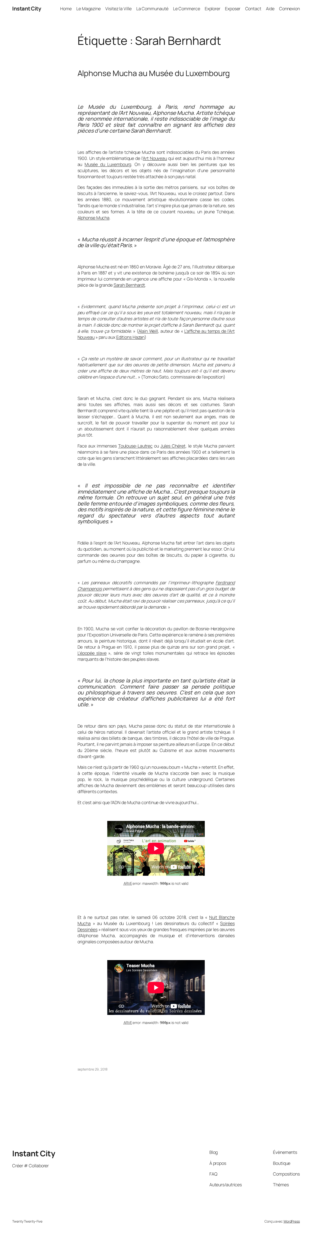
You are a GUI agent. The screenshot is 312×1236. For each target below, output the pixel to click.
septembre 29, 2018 (92, 1069)
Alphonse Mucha (94, 218)
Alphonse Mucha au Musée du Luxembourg (154, 73)
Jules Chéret (172, 446)
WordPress (291, 1221)
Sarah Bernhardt (129, 285)
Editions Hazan (130, 337)
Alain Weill (148, 331)
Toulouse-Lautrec (135, 446)
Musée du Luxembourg (108, 164)
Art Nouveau (155, 158)
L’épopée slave (92, 653)
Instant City (26, 8)
